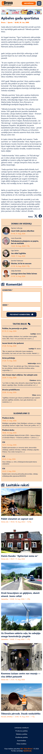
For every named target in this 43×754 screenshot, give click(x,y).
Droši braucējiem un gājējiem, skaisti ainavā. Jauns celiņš (20, 594)
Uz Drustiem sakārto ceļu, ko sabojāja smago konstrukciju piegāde (20, 634)
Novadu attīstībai (7, 717)
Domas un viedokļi (21, 223)
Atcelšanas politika (21, 737)
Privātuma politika (21, 731)
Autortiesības (21, 740)
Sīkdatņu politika (21, 734)
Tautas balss (20, 323)
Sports (10, 22)
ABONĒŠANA (29, 3)
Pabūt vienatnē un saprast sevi (17, 518)
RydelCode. (27, 751)
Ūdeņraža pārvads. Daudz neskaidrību (20, 713)
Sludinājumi (20, 413)
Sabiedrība (4, 599)
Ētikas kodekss (21, 744)
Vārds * (5, 305)
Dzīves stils (4, 522)
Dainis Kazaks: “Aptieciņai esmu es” (19, 555)
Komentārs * (7, 290)
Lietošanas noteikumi (21, 728)
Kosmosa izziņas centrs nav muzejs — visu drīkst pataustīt (20, 675)
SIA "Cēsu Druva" (26, 749)
